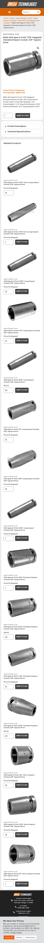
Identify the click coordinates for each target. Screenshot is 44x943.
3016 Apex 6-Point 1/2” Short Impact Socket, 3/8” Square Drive (22, 875)
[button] (9, 12)
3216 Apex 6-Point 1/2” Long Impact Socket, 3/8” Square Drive (21, 430)
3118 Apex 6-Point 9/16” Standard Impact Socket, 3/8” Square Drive (21, 628)
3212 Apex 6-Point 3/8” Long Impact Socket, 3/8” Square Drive (22, 480)
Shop (12, 18)
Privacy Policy (16, 932)
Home (6, 18)
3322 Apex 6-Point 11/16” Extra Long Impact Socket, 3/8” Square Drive (21, 183)
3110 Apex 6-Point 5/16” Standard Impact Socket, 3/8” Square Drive (21, 727)
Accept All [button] (9, 937)
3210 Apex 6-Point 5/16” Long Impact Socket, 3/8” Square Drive (19, 529)
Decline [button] (19, 937)
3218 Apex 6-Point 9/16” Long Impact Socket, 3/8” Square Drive (19, 381)
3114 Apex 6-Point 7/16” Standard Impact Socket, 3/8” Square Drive (21, 677)
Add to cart (23, 115)
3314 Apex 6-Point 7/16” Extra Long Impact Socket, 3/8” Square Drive (21, 233)
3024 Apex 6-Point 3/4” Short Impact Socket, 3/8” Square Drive (19, 776)
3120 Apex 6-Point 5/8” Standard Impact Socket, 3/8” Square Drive (20, 578)
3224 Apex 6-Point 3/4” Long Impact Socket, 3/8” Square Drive (22, 332)
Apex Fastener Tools (24, 18)
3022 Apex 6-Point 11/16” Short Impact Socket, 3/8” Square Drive (19, 825)
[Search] (38, 12)
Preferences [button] (30, 937)
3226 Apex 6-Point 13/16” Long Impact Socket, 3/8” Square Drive (19, 282)
